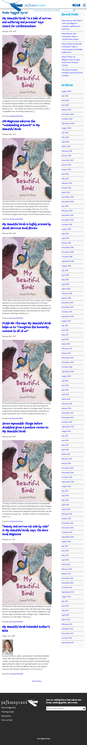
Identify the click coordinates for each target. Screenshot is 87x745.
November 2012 (67, 583)
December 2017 (67, 303)
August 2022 (66, 169)
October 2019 (67, 225)
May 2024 (65, 137)
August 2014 (66, 486)
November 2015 (67, 418)
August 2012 (66, 597)
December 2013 (67, 523)
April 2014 (65, 505)
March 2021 (66, 192)
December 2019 (67, 215)
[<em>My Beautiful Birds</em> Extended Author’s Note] (27, 647)
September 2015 (68, 427)
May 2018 (65, 280)
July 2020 (65, 206)
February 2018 (67, 294)
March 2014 (66, 509)
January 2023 (66, 165)
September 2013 (68, 537)
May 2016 (65, 390)
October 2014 (67, 477)
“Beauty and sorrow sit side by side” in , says (25, 531)
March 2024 (66, 147)
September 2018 (68, 261)
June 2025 (65, 105)
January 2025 (66, 110)
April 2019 (65, 238)
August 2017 (66, 321)
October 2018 (67, 257)
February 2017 (67, 349)
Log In (76, 5)
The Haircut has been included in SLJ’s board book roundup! (72, 73)
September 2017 (68, 316)
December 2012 (67, 578)
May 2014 (65, 500)
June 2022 (65, 174)
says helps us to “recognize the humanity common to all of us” (26, 327)
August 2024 (66, 128)
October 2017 (67, 312)
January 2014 (66, 519)
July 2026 (65, 96)
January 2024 (66, 156)
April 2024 (65, 142)
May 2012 (65, 611)
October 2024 (67, 119)
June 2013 (65, 551)
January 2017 (66, 353)
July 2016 (65, 381)
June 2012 (65, 606)
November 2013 (67, 528)
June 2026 (65, 101)
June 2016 (65, 385)
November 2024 (68, 114)
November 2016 (68, 362)
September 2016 (68, 372)
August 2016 (66, 376)
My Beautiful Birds (16, 116)
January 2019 (66, 243)
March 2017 (66, 344)
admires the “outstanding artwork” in (21, 125)
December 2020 (68, 197)
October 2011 (67, 638)
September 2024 (68, 124)
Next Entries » (37, 681)
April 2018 (65, 284)
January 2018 (66, 298)
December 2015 (67, 413)
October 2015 (67, 422)
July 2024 (65, 133)
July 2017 (65, 326)
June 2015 (65, 441)
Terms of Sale (6, 720)
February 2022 (67, 183)
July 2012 (65, 601)
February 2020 (67, 211)
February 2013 (67, 569)
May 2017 (65, 335)
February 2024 (67, 151)
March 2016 (66, 399)
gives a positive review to (25, 428)
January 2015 (66, 464)
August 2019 (66, 229)
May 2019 (65, 234)
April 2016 (65, 395)
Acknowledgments (8, 708)
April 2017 (65, 339)
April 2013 (65, 560)
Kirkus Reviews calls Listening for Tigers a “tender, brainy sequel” (70, 36)
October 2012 (67, 588)
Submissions (6, 716)
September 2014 (68, 482)
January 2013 (66, 574)
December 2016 (67, 358)
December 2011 (67, 629)
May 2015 (65, 445)
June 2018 (65, 275)
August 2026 (66, 91)
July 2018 (65, 271)
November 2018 (68, 252)
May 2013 (65, 555)
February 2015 (67, 459)
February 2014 (67, 514)
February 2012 (67, 624)
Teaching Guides (7, 712)
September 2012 (68, 592)
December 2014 (67, 468)
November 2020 (68, 202)
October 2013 (67, 532)
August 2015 (66, 431)
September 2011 (68, 643)
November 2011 (67, 633)
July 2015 (65, 436)
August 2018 (66, 266)
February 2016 (67, 404)
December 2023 (68, 160)
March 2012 (66, 620)
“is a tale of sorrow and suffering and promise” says (26, 22)
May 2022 (65, 179)
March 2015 (66, 454)
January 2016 (66, 408)
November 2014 (67, 473)
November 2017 (67, 307)
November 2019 (68, 220)
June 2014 (65, 496)
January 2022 (66, 188)
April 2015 (65, 450)
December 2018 (67, 248)
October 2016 (67, 367)
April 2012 (65, 615)
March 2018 (66, 289)
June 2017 (65, 330)
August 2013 (66, 542)
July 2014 (65, 491)
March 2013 (66, 565)
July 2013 (65, 546)
